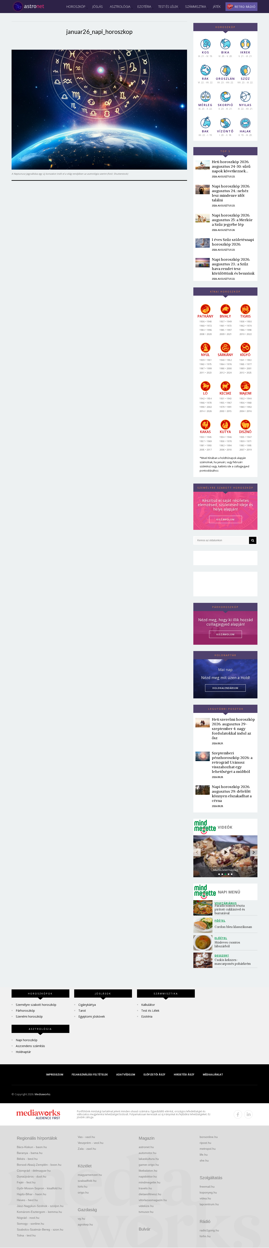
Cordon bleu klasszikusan (234, 927)
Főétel (220, 920)
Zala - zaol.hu (87, 1148)
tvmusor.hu (146, 1211)
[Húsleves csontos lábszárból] (204, 942)
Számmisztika (195, 6)
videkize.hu (146, 1206)
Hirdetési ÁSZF (184, 1074)
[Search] (252, 540)
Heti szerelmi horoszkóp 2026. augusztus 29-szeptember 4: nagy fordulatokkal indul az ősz (233, 728)
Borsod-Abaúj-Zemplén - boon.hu (39, 1164)
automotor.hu (147, 1153)
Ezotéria (144, 6)
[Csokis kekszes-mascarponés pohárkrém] (204, 960)
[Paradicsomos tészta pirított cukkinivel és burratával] (204, 908)
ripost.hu (205, 1142)
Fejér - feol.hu (26, 1182)
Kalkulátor (148, 1005)
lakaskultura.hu (149, 1158)
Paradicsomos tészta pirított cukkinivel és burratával (230, 909)
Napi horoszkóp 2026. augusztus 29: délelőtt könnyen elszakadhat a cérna (232, 793)
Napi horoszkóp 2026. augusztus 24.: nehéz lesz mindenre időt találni (231, 193)
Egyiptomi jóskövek (91, 1016)
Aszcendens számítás (30, 1046)
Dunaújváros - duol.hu (31, 1176)
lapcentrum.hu (209, 1204)
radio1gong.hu (209, 1230)
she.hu (204, 1160)
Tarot (82, 1011)
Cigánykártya (87, 1005)
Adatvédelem (125, 1074)
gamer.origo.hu (149, 1164)
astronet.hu (146, 1147)
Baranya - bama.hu (29, 1153)
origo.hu (83, 1192)
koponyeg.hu (208, 1192)
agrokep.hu (85, 1224)
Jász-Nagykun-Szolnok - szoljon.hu (40, 1206)
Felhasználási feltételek (90, 1074)
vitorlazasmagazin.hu (153, 1200)
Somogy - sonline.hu (30, 1223)
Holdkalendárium (225, 688)
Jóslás (97, 6)
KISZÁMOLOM (225, 519)
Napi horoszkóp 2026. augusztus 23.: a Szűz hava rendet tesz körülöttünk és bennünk (233, 266)
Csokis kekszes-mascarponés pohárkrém (233, 962)
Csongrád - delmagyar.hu (34, 1170)
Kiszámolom (225, 634)
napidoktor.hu (148, 1176)
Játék (216, 6)
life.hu (204, 1154)
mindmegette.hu (149, 1182)
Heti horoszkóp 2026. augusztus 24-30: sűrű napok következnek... (231, 166)
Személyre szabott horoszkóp (36, 1005)
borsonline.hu (209, 1137)
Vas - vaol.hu (86, 1137)
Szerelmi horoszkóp (29, 1016)
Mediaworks (42, 1094)
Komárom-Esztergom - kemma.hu (39, 1211)
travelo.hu (145, 1188)
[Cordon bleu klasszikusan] (204, 925)
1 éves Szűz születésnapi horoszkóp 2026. (233, 242)
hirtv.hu (82, 1186)
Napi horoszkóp (26, 1040)
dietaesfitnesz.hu (150, 1194)
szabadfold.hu (87, 1180)
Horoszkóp (75, 6)
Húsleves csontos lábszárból (228, 944)
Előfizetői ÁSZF (154, 1074)
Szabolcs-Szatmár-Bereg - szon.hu (40, 1229)
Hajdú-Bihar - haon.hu (31, 1194)
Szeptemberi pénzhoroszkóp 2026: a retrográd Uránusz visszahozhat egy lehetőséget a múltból (232, 762)
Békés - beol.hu (27, 1158)
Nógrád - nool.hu (28, 1217)
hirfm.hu (205, 1236)
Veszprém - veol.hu (90, 1142)
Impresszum (54, 1074)
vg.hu (81, 1218)
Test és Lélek (168, 6)
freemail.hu (207, 1186)
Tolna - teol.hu (26, 1235)
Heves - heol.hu (27, 1200)
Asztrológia (120, 6)
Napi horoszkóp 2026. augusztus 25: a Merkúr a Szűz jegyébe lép (232, 220)
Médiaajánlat (213, 1074)
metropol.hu (208, 1148)
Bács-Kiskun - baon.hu (32, 1147)
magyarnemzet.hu (90, 1174)
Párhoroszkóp (25, 1011)
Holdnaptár (23, 1052)
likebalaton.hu (148, 1170)
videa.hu (205, 1198)
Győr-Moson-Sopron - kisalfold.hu (39, 1188)
